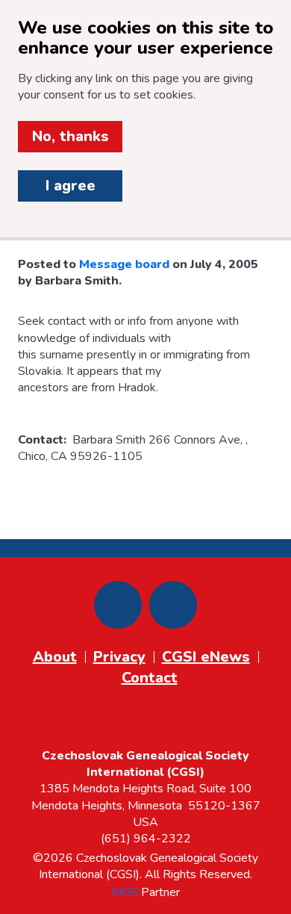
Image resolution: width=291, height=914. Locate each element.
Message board (124, 264)
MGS (125, 892)
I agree (71, 185)
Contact (150, 678)
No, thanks (70, 136)
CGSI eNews (206, 657)
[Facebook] (118, 605)
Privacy (119, 657)
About (55, 657)
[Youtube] (173, 605)
